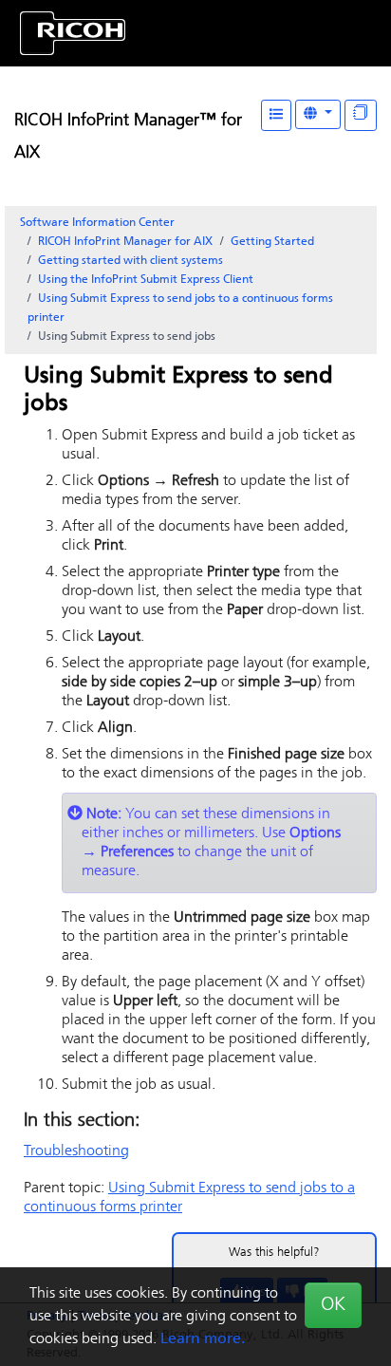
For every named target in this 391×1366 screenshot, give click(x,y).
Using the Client (145, 280)
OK (333, 1305)
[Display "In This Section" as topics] (360, 115)
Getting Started (272, 242)
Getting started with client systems (130, 261)
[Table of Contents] (276, 115)
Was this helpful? (274, 1252)
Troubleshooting (76, 1151)
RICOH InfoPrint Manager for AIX (125, 242)
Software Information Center (97, 223)
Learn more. (202, 1339)
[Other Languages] (318, 114)
